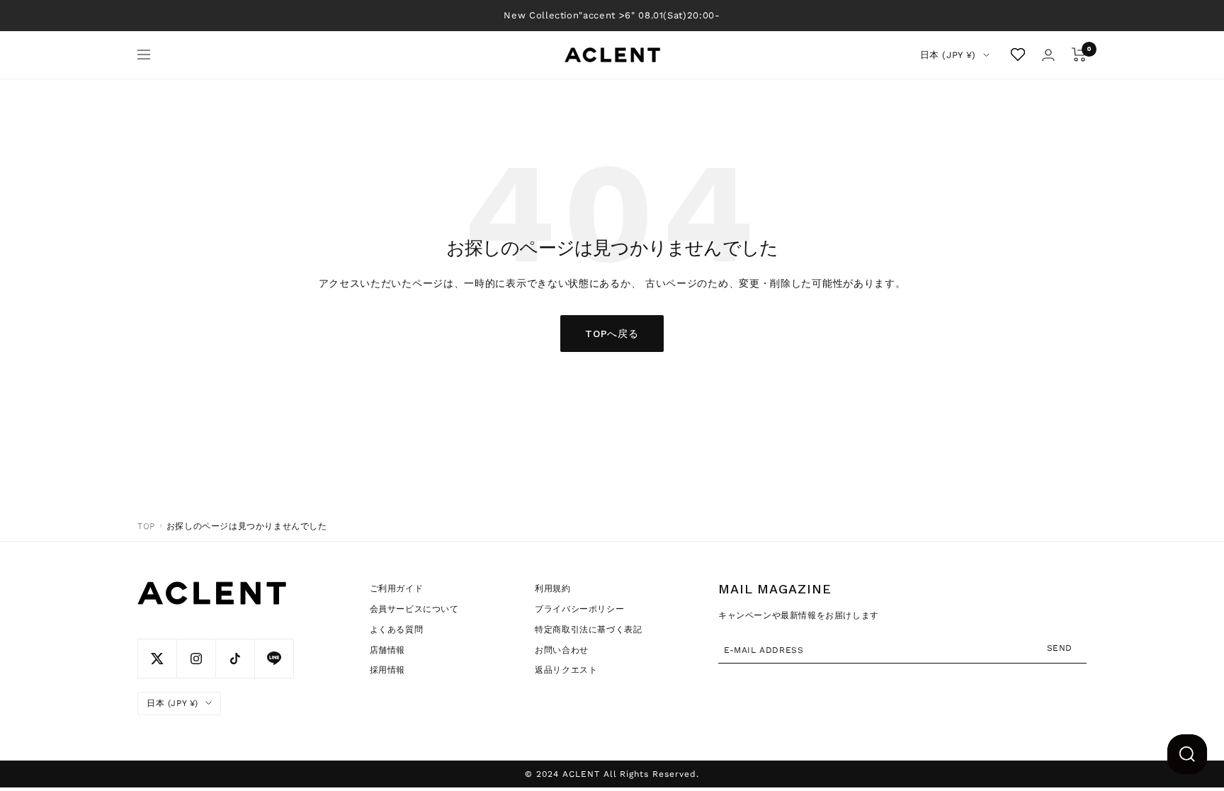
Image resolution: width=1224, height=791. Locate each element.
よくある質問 (397, 629)
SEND (1059, 647)
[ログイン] (1048, 55)
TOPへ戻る (611, 333)
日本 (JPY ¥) (948, 55)
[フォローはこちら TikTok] (234, 658)
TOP (146, 526)
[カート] (1079, 54)
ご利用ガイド (397, 588)
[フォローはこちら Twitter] (156, 658)
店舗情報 (387, 650)
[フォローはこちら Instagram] (195, 658)
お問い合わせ (562, 650)
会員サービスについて (414, 609)
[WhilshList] (1018, 54)
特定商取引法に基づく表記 (588, 629)
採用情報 (387, 670)
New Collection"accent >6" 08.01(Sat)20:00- (612, 15)
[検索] (1187, 754)
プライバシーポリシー (579, 609)
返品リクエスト (566, 670)
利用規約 (552, 588)
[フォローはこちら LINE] (273, 658)
